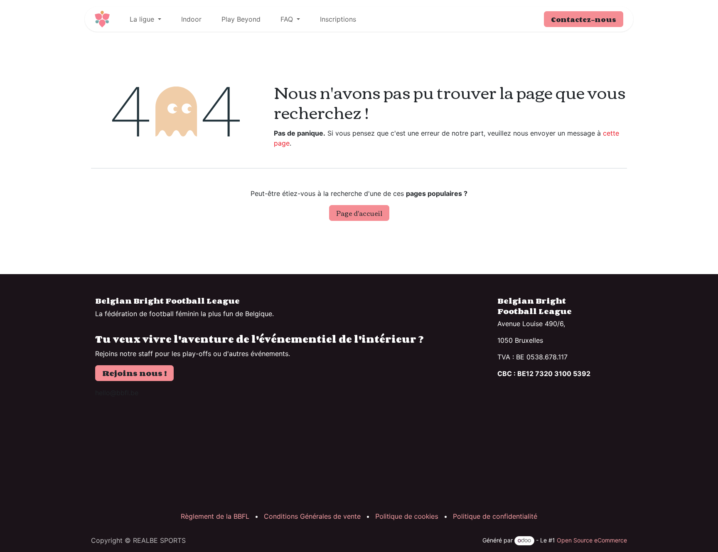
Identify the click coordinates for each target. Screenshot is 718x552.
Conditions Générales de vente (312, 516)
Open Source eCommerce (592, 540)
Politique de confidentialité (495, 516)
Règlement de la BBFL (215, 516)
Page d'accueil (359, 213)
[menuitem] (145, 19)
